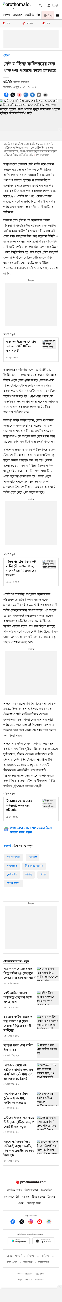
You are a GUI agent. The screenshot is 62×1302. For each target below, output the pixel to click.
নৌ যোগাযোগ (13, 857)
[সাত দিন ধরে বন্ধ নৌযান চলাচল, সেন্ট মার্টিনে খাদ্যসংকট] (49, 344)
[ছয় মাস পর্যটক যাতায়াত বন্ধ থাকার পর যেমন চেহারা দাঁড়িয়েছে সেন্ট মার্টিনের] (48, 1026)
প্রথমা (21, 1203)
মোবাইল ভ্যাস (34, 1203)
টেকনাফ (33, 857)
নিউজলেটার (43, 1262)
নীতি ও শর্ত (12, 1262)
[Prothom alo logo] (31, 1183)
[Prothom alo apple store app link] (43, 1241)
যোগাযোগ (28, 1262)
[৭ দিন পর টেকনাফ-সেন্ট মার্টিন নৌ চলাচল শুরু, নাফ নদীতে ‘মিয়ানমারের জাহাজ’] (49, 564)
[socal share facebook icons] (6, 97)
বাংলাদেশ (17, 15)
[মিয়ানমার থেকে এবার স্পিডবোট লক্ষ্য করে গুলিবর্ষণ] (49, 803)
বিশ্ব (38, 15)
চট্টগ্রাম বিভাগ (13, 883)
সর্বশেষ (6, 15)
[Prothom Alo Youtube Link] (41, 1222)
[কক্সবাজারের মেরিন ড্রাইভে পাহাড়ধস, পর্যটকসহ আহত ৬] (48, 1101)
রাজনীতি (29, 15)
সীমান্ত (43, 875)
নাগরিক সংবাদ (14, 1190)
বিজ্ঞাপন (31, 1256)
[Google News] (49, 1222)
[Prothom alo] (17, 5)
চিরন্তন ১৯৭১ (38, 1197)
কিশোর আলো (31, 1190)
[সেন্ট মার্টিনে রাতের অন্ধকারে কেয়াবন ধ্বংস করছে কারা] (48, 1000)
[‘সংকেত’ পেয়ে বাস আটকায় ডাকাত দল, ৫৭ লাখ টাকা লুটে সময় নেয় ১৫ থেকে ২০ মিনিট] (48, 1074)
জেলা (6, 56)
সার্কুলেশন (45, 1256)
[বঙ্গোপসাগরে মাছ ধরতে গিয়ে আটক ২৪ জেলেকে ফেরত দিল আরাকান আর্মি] (48, 976)
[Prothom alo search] (40, 5)
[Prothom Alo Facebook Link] (14, 1222)
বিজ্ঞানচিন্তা (46, 1190)
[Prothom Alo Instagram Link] (32, 1222)
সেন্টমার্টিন (12, 875)
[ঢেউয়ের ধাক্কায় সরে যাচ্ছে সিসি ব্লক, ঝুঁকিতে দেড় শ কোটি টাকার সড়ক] (48, 1125)
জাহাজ (28, 875)
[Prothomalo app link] (18, 1241)
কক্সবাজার (12, 866)
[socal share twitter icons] (13, 97)
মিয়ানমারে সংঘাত (34, 866)
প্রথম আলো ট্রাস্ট (11, 1197)
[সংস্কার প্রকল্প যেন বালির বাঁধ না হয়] (48, 1050)
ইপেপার (51, 1197)
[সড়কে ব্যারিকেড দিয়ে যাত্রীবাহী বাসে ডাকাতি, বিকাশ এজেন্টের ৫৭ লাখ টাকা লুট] (48, 1151)
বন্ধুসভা (25, 1197)
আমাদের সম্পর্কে (14, 1256)
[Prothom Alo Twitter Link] (23, 1222)
